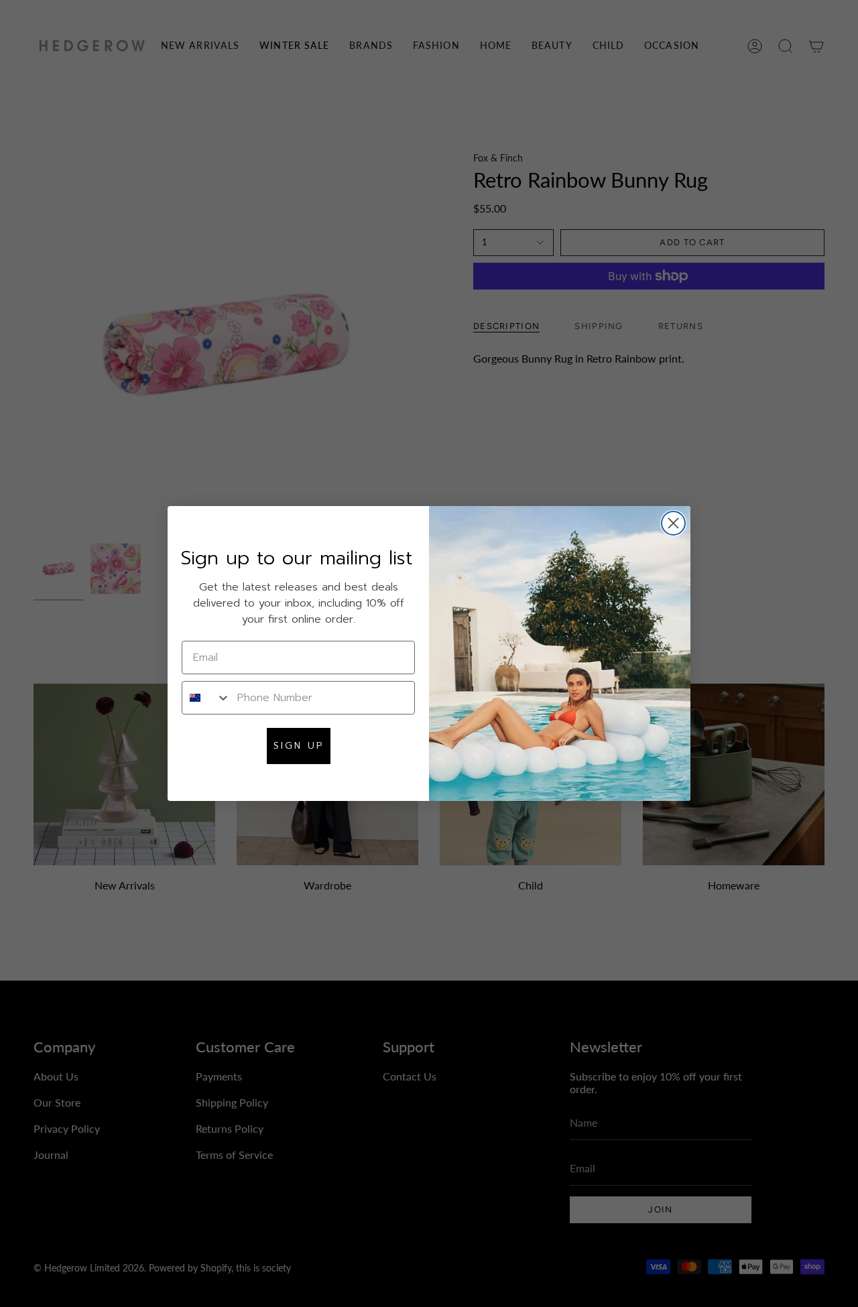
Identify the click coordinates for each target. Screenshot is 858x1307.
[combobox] (206, 698)
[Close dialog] (673, 523)
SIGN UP (298, 746)
